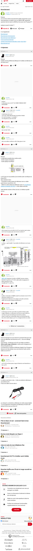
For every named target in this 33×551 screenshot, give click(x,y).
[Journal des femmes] (8, 540)
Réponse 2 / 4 (4, 149)
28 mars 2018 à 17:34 (9, 361)
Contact (27, 530)
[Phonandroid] (24, 549)
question (30, 0)
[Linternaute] (8, 543)
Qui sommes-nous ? (8, 530)
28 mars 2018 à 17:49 (15, 14)
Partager (22, 28)
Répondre (11, 413)
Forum (5, 3)
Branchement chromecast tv (8, 36)
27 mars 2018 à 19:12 (9, 276)
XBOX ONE (4, 278)
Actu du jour (5, 521)
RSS (6, 533)
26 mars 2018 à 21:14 (9, 154)
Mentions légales (11, 533)
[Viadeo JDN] (24, 546)
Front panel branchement (7, 39)
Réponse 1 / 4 (4, 51)
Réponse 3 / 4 (4, 330)
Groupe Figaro (18, 533)
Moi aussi (14, 28)
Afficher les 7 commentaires (17, 326)
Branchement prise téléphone (8, 38)
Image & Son (11, 3)
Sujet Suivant (28, 6)
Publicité (23, 530)
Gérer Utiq (29, 531)
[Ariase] (8, 549)
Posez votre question (21, 413)
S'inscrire (16, 509)
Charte (3, 533)
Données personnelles (12, 531)
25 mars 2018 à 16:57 (9, 56)
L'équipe (13, 530)
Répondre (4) (6, 28)
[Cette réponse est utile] (11, 65)
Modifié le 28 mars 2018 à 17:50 (11, 377)
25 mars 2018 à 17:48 (9, 99)
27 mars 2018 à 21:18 (9, 309)
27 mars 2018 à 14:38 (9, 228)
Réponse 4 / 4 (4, 372)
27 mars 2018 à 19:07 (9, 139)
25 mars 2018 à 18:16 (10, 111)
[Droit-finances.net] (24, 543)
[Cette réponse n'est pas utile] (15, 65)
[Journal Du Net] (24, 540)
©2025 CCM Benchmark (26, 533)
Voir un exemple (28, 521)
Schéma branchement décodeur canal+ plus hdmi (13, 41)
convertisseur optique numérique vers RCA (16, 185)
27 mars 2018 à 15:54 (10, 240)
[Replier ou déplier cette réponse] (31, 51)
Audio (17, 3)
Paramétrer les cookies (21, 531)
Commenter (6, 65)
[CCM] (5, 1)
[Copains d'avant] (8, 546)
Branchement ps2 (5, 43)
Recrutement (5, 531)
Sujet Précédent (5, 6)
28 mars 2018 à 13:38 (9, 335)
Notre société (18, 530)
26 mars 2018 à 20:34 (9, 127)
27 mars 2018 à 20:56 (10, 292)
